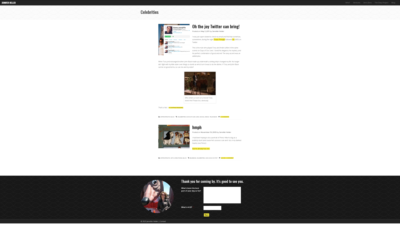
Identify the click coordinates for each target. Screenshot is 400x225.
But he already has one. (201, 149)
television (213, 117)
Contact (163, 221)
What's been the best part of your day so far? (191, 189)
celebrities (182, 117)
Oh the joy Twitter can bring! (216, 26)
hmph (197, 127)
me (233, 39)
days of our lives (192, 117)
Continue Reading (176, 107)
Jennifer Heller (9, 2)
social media (204, 117)
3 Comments (224, 117)
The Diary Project (381, 3)
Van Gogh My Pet (211, 158)
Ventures (356, 3)
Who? (347, 3)
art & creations (176, 158)
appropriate (165, 117)
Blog (393, 3)
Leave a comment (227, 158)
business (193, 158)
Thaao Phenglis (219, 39)
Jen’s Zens (367, 3)
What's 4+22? (187, 207)
